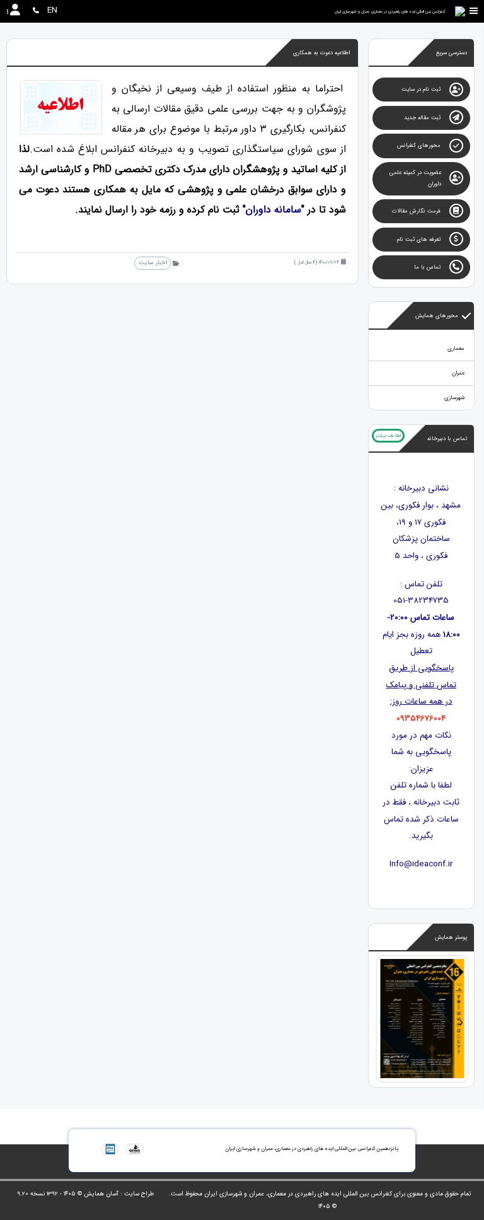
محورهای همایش (436, 315)
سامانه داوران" (272, 210)
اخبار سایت (153, 262)
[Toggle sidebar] (474, 11)
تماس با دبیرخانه (447, 438)
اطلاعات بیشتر (388, 435)
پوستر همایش (451, 937)
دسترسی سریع (451, 53)
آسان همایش (101, 1194)
